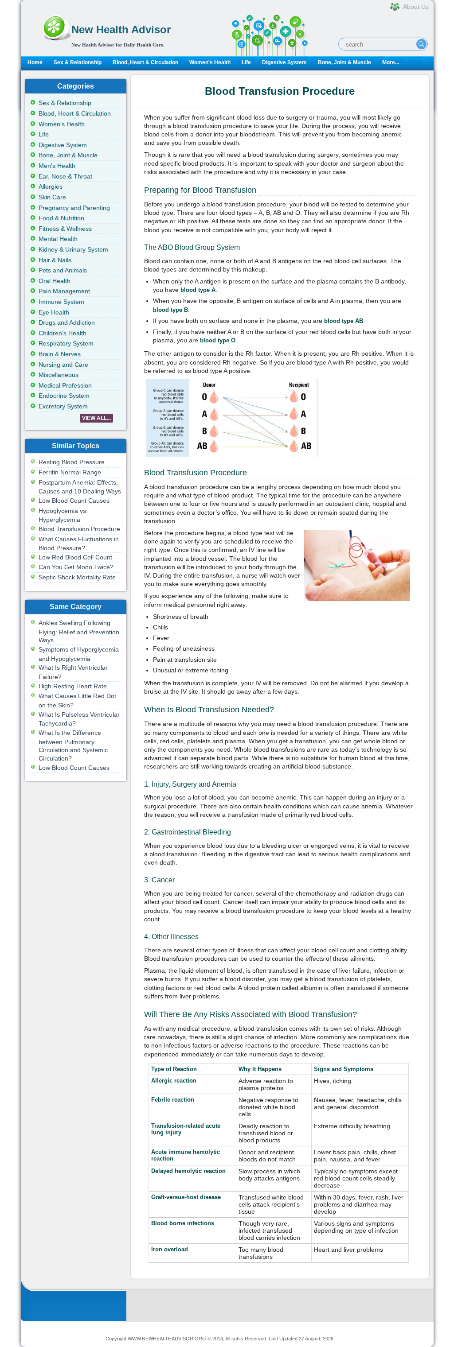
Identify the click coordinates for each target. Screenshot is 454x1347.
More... (390, 62)
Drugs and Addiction (67, 322)
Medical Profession (65, 385)
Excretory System (63, 406)
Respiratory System (66, 343)
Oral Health (54, 280)
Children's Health (62, 333)
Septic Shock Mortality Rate (77, 577)
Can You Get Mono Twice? (76, 567)
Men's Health (57, 165)
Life (246, 62)
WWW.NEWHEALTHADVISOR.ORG (167, 1338)
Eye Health (54, 312)
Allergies (51, 186)
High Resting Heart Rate (73, 686)
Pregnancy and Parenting (74, 207)
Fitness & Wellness (65, 228)
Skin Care (52, 197)
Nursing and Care (63, 364)
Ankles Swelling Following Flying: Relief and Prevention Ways (79, 631)
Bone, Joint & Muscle (344, 62)
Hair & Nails (55, 260)
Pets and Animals (63, 270)
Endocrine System (64, 395)
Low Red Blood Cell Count (75, 557)
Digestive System (284, 62)
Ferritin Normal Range (70, 472)
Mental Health (58, 238)
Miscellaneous (58, 374)
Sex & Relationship (78, 62)
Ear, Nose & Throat (65, 176)
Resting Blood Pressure (72, 462)
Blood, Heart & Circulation (145, 62)
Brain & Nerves (60, 353)
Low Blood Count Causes (74, 500)
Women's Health (210, 62)
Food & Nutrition (61, 217)
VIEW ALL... (96, 418)
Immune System (61, 301)
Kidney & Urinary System (73, 249)
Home (35, 62)
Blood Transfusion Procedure (79, 528)
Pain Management (64, 291)
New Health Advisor (121, 29)
